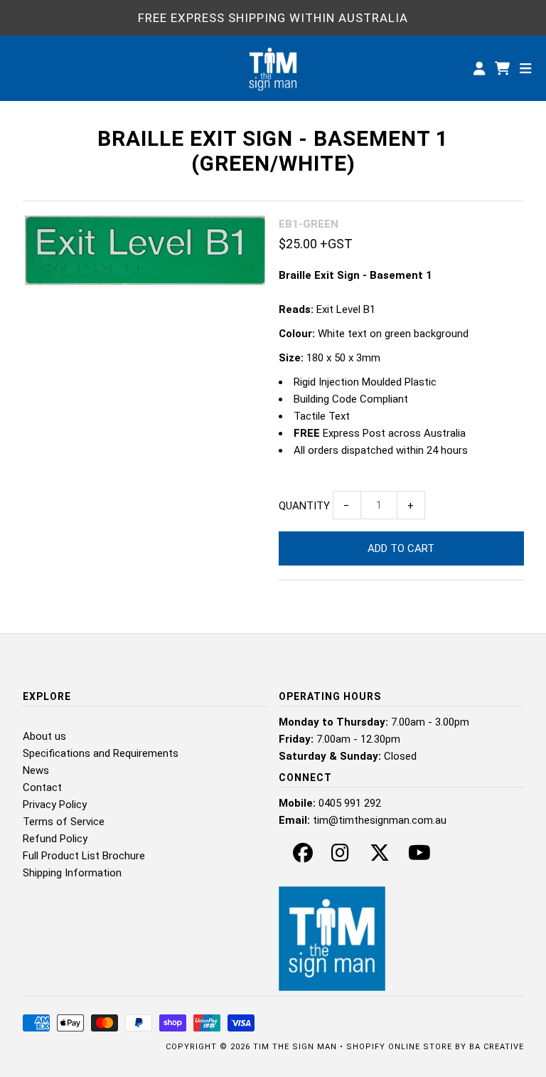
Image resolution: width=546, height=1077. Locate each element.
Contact (42, 787)
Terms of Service (64, 821)
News (36, 770)
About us (44, 736)
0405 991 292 (349, 803)
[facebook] (303, 856)
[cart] (503, 68)
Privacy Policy (55, 804)
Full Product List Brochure (84, 855)
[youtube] (419, 856)
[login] (479, 68)
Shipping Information (72, 872)
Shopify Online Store (399, 1046)
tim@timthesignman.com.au (379, 820)
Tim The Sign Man (295, 1046)
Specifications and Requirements (100, 753)
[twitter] (380, 856)
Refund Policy (55, 838)
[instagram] (340, 856)
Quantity (304, 505)
